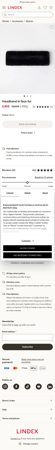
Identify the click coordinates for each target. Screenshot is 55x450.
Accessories (17, 21)
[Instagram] (5, 386)
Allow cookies (27, 248)
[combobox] (27, 14)
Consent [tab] (9, 193)
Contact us (15, 438)
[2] (27, 96)
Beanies (29, 21)
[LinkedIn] (50, 386)
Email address (9, 331)
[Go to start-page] (15, 7)
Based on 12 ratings (44, 177)
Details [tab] (28, 193)
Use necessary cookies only (27, 255)
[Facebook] (16, 386)
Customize (26, 240)
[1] (24, 96)
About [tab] (45, 193)
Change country (30, 443)
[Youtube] (39, 386)
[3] (30, 96)
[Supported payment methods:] (27, 368)
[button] (27, 58)
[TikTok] (27, 386)
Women (5, 21)
